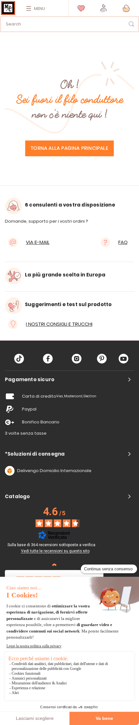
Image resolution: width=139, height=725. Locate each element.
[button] (103, 8)
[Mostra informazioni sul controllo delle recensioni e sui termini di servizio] (99, 544)
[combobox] (69, 24)
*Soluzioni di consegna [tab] (35, 454)
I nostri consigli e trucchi (59, 324)
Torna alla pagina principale (69, 148)
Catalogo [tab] (17, 496)
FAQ (123, 242)
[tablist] (69, 379)
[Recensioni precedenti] (54, 564)
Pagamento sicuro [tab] (29, 379)
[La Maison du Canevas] (8, 8)
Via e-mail (37, 242)
